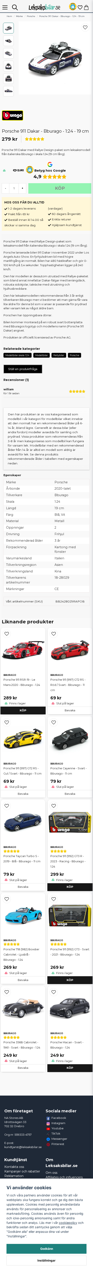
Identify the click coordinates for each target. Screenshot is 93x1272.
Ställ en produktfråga (22, 369)
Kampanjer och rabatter (22, 1171)
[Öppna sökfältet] (15, 7)
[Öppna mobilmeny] (4, 7)
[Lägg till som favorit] (80, 7)
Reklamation (14, 1176)
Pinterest (57, 1144)
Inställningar (46, 1260)
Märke (19, 16)
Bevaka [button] (70, 710)
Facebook (58, 1118)
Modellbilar (41, 355)
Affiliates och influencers (64, 1177)
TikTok (55, 1133)
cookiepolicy (68, 1223)
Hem (9, 16)
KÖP (23, 710)
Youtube (57, 1128)
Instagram (58, 1123)
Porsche (31, 16)
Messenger (59, 1138)
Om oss (51, 1173)
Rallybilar (58, 355)
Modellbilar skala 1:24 (17, 355)
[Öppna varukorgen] (86, 7)
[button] (73, 7)
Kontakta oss (14, 1167)
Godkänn (46, 1248)
